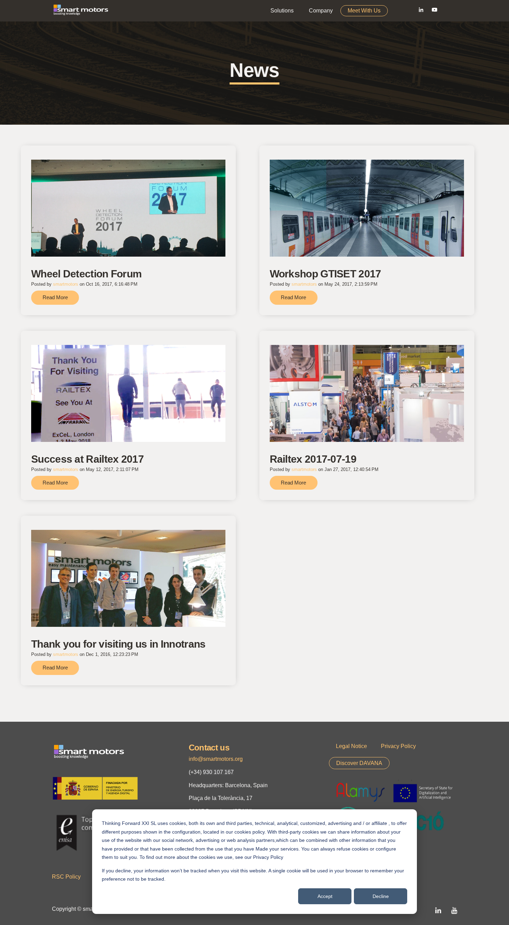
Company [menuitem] (321, 11)
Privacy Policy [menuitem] (398, 746)
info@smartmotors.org (216, 759)
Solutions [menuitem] (282, 11)
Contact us (209, 747)
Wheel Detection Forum (86, 273)
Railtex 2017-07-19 (313, 459)
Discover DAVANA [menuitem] (359, 763)
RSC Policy (66, 877)
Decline (381, 896)
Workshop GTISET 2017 (325, 273)
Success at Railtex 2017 (87, 459)
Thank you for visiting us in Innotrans (118, 644)
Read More (55, 297)
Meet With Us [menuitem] (364, 11)
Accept (325, 896)
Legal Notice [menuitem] (351, 746)
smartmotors (65, 284)
